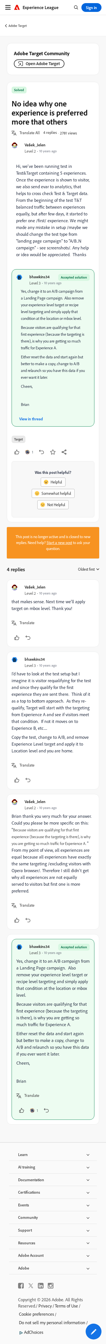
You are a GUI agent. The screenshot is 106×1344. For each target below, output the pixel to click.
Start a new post (59, 542)
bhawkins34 (39, 276)
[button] (30, 133)
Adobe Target (17, 25)
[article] (53, 613)
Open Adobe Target (43, 63)
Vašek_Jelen (35, 144)
